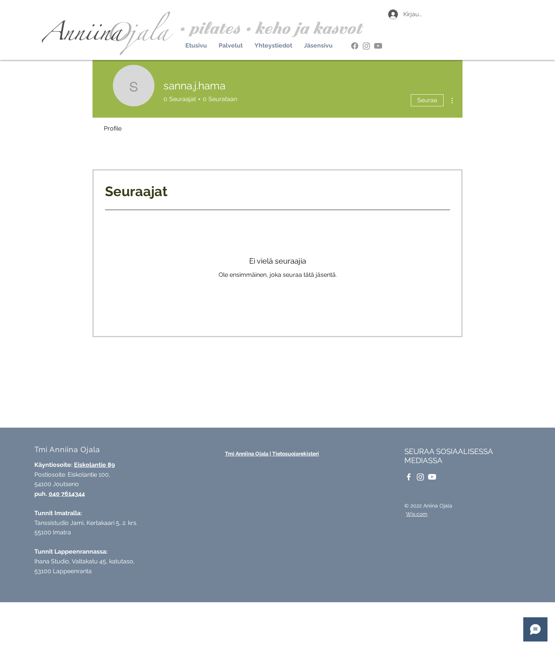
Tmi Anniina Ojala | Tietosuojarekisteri (272, 454)
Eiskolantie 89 (94, 464)
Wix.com (416, 514)
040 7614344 (67, 493)
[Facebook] (354, 46)
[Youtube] (378, 46)
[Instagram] (366, 46)
